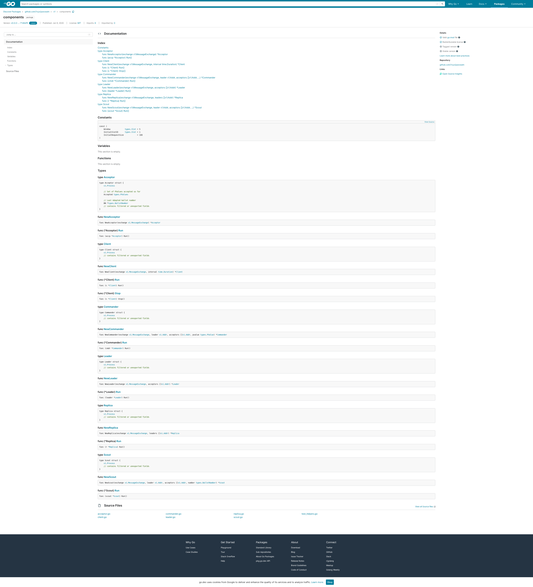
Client (107, 243)
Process (111, 186)
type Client (103, 61)
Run (120, 230)
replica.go (239, 513)
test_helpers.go (310, 513)
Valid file (450, 37)
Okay (330, 582)
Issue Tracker (297, 556)
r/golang (330, 561)
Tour (223, 552)
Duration (168, 272)
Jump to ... (11, 34)
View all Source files (424, 506)
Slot (133, 129)
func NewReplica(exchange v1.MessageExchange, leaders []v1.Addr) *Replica (142, 97)
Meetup (329, 565)
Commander (111, 306)
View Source (429, 122)
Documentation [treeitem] (14, 41)
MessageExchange (139, 223)
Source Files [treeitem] (12, 71)
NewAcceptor (112, 216)
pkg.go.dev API (263, 561)
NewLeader (110, 378)
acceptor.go (104, 513)
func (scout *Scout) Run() (115, 110)
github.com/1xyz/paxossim (37, 11)
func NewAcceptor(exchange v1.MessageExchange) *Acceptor (135, 54)
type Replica (104, 94)
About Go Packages (265, 556)
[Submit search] (442, 3)
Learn (469, 3)
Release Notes (297, 561)
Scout (107, 454)
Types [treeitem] (10, 65)
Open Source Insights (452, 74)
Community (517, 3)
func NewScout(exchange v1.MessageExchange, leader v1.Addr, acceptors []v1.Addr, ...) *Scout (152, 107)
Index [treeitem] (9, 47)
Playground (226, 547)
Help (223, 561)
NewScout (110, 476)
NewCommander (114, 329)
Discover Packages (12, 11)
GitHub (329, 552)
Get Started (228, 542)
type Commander (107, 74)
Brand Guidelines (298, 565)
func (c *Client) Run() (113, 67)
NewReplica (111, 427)
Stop (117, 293)
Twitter (329, 547)
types (127, 129)
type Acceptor (105, 51)
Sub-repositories (263, 552)
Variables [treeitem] (11, 56)
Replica (108, 405)
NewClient (110, 266)
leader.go (170, 517)
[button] (441, 37)
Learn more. (317, 582)
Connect (331, 542)
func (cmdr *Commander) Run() (118, 80)
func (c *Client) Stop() (114, 70)
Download (295, 547)
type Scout (103, 104)
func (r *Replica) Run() (114, 100)
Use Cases (190, 547)
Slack (328, 556)
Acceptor (109, 177)
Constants (103, 47)
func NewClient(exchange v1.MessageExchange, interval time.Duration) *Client (143, 64)
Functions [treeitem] (11, 61)
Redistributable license (453, 42)
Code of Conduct (299, 570)
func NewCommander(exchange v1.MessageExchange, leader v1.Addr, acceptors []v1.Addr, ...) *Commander (158, 77)
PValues (124, 194)
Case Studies (192, 552)
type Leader (104, 84)
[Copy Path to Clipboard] (73, 11)
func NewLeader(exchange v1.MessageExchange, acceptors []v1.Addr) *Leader (143, 87)
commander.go (173, 513)
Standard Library (263, 547)
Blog (293, 552)
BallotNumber (121, 203)
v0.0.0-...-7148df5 (16, 23)
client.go (102, 517)
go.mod (450, 37)
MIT (79, 23)
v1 (54, 11)
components (65, 11)
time (160, 272)
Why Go (452, 3)
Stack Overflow (228, 556)
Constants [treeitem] (11, 52)
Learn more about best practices (454, 56)
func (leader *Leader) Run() (116, 90)
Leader (108, 356)
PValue (210, 335)
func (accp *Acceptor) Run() (117, 57)
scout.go (238, 517)
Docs (481, 3)
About (294, 542)
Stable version (449, 51)
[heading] (11, 4)
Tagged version (449, 46)
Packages (499, 3)
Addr (165, 335)
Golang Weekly (333, 570)
